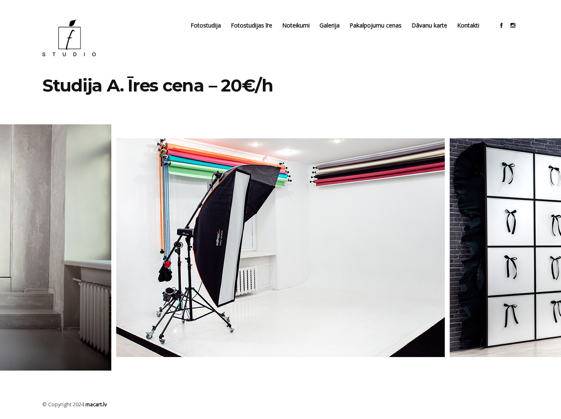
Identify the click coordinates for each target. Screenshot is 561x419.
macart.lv (96, 404)
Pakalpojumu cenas (375, 25)
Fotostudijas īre (251, 25)
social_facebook (501, 25)
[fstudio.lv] (69, 38)
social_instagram (513, 25)
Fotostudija (206, 25)
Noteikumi (296, 25)
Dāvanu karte (429, 25)
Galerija (330, 25)
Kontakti (468, 25)
